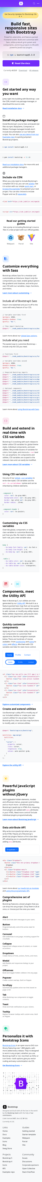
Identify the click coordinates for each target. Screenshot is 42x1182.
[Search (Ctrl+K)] (34, 3)
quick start (29, 186)
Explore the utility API (12, 765)
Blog (4, 1145)
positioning (20, 641)
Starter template (29, 1134)
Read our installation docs (13, 164)
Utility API (21, 603)
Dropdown (11, 849)
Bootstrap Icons (9, 1045)
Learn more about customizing (16, 293)
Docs (5, 1134)
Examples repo (9, 1172)
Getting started (28, 1131)
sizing (31, 641)
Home (5, 1131)
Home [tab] (9, 655)
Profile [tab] (18, 655)
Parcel (24, 1141)
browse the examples (11, 189)
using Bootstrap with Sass (28, 409)
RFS (4, 1168)
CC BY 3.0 (23, 1118)
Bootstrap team (13, 1113)
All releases (33, 70)
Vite (23, 1145)
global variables (24, 478)
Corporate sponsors (30, 1165)
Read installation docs (12, 108)
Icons (5, 1141)
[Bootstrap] (21, 3)
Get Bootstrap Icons (11, 1065)
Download (23, 70)
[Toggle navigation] (38, 3)
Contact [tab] (27, 655)
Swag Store (7, 1148)
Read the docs (22, 63)
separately (22, 194)
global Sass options (29, 336)
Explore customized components (16, 704)
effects (14, 644)
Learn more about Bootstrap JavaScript (19, 819)
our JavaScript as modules (28, 888)
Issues (24, 1158)
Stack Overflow (28, 1172)
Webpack (26, 1138)
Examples (6, 1138)
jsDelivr (31, 183)
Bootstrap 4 (7, 1161)
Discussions (27, 1161)
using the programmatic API (17, 891)
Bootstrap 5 (7, 1158)
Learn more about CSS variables (16, 464)
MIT (14, 1118)
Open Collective (28, 1168)
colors (5, 644)
